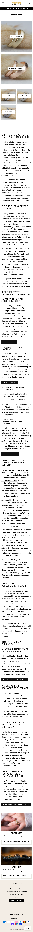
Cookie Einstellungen (16, 894)
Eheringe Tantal (10, 454)
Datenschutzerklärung (16, 888)
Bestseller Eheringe (16, 906)
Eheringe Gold (9, 342)
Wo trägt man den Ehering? (15, 679)
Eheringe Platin (10, 382)
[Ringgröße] (16, 822)
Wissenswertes (16, 919)
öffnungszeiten (16, 914)
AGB (16, 897)
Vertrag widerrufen (16, 900)
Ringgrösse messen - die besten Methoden (16, 842)
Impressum (16, 886)
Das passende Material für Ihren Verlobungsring (16, 876)
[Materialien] (16, 856)
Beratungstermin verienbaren (16, 804)
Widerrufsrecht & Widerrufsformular (16, 891)
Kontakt (16, 910)
